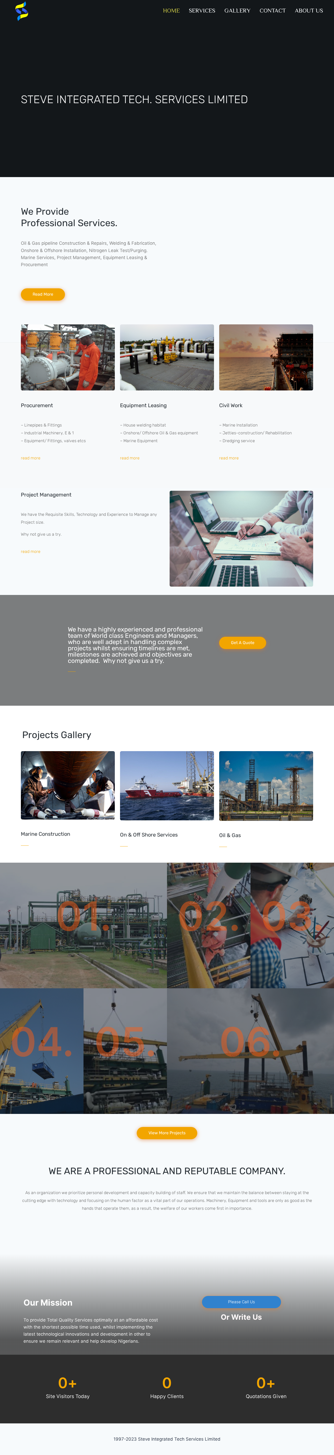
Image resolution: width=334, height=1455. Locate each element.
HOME (171, 10)
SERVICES (202, 10)
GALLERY (237, 10)
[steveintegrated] (19, 10)
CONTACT (273, 10)
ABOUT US (309, 10)
